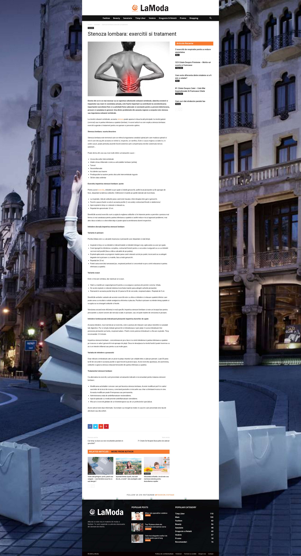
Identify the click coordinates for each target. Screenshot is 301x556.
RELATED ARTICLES (98, 451)
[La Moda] (150, 8)
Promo (183, 18)
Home (90, 25)
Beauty (116, 18)
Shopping (193, 18)
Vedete (152, 18)
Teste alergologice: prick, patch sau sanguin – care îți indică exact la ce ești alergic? (100, 479)
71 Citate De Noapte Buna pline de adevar (154, 441)
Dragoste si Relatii (168, 18)
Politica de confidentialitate (164, 554)
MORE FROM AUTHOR (122, 451)
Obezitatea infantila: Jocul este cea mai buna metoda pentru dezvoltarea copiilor (156, 479)
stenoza (120, 119)
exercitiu (101, 190)
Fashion (106, 18)
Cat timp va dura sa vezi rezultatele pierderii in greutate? (105, 442)
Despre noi (202, 554)
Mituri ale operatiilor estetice (156, 513)
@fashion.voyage (164, 495)
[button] (210, 18)
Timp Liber (140, 18)
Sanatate (127, 18)
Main (177, 55)
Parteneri (179, 554)
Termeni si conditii (190, 554)
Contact (210, 554)
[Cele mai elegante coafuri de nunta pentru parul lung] (137, 539)
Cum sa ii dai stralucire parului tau (190, 101)
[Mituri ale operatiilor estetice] (137, 516)
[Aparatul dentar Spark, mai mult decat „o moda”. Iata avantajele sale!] (128, 466)
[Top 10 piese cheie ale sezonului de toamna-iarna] (137, 527)
